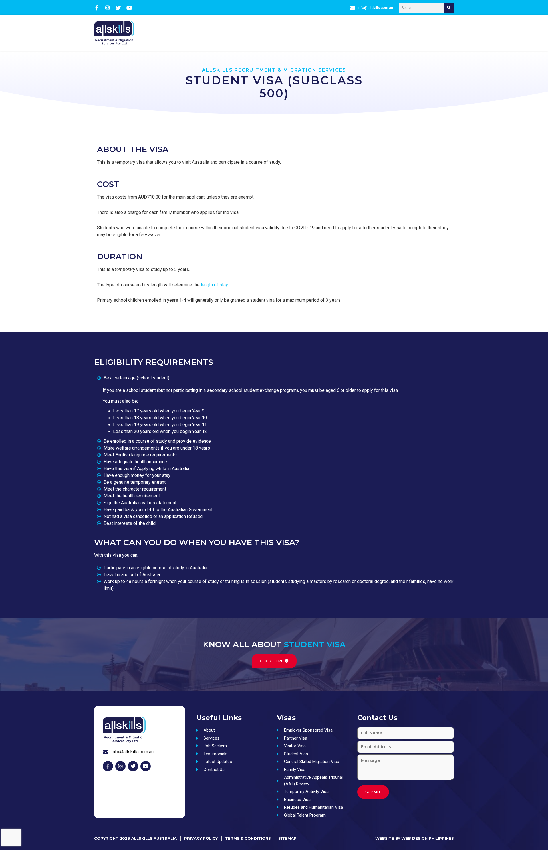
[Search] (449, 8)
